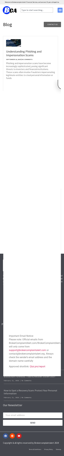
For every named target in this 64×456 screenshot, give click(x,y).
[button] (60, 10)
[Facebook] (5, 435)
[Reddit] (12, 435)
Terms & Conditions (35, 449)
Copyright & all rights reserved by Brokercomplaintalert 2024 (31, 442)
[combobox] (37, 10)
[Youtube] (19, 435)
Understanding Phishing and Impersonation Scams (24, 53)
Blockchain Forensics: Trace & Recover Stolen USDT (30, 376)
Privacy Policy (48, 449)
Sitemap (58, 449)
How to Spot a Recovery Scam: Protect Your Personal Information (30, 392)
